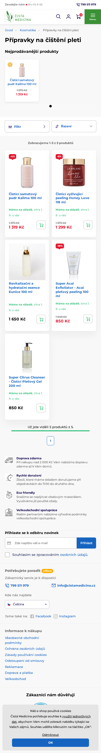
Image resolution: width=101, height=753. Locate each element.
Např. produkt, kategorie (36, 37)
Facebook (43, 616)
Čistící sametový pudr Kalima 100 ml (22, 82)
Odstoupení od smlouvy (24, 661)
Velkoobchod (15, 679)
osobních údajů (73, 554)
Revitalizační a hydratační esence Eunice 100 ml (24, 287)
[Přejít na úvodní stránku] (18, 17)
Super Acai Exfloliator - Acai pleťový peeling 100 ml (72, 289)
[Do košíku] (41, 225)
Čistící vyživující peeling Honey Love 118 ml (72, 198)
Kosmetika (28, 30)
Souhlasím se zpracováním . (50, 554)
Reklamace (14, 667)
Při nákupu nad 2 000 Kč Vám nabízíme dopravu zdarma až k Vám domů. (52, 464)
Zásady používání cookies (26, 655)
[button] (58, 16)
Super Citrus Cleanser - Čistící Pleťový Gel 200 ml (27, 381)
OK (50, 742)
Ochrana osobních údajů (25, 649)
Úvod (9, 30)
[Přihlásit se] (68, 16)
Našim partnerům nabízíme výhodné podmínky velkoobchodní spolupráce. (51, 516)
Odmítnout (50, 735)
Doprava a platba (19, 673)
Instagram (67, 616)
